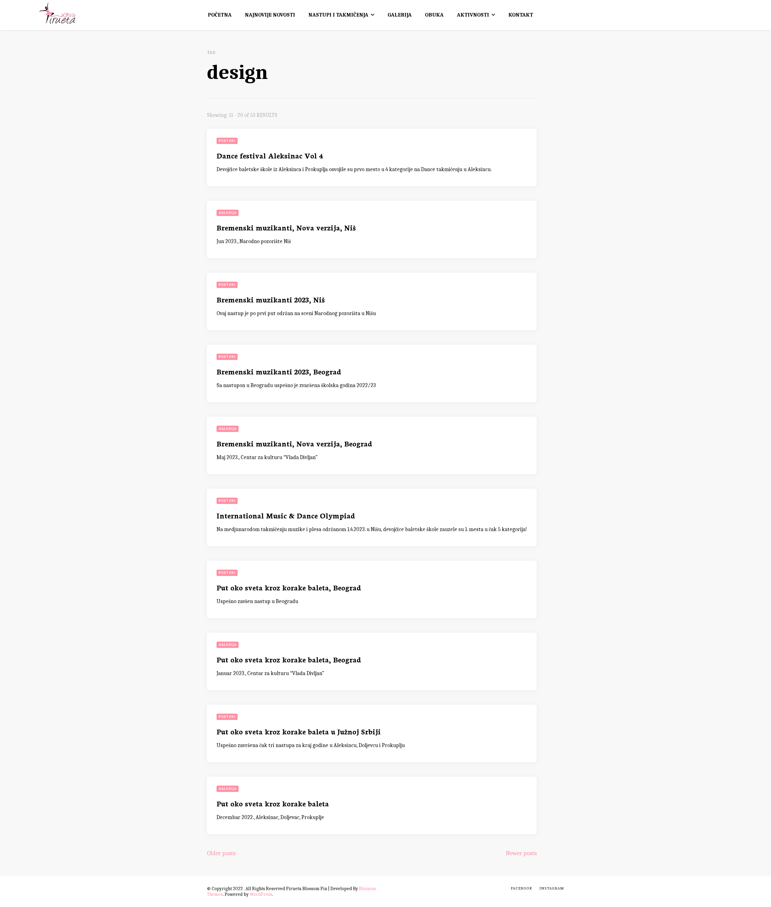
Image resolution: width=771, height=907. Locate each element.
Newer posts (521, 853)
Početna (220, 15)
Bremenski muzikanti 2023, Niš (271, 299)
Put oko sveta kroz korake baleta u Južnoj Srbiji (299, 731)
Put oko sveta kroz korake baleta (273, 803)
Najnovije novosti (270, 15)
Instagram (551, 888)
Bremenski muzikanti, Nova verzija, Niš (286, 227)
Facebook (521, 888)
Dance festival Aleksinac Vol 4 (270, 155)
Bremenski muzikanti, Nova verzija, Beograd (294, 443)
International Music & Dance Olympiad (286, 515)
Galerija (400, 15)
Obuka (434, 15)
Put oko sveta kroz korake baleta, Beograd (289, 587)
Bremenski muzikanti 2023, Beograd (279, 371)
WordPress (261, 894)
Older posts (221, 853)
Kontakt (520, 15)
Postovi (227, 141)
